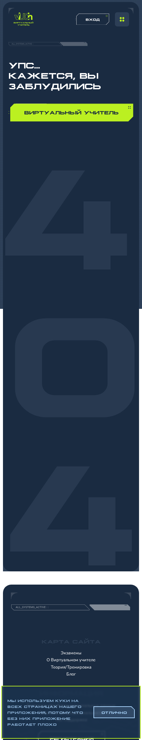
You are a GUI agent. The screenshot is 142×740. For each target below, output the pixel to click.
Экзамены (71, 653)
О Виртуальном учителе (71, 660)
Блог (71, 674)
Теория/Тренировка (71, 667)
